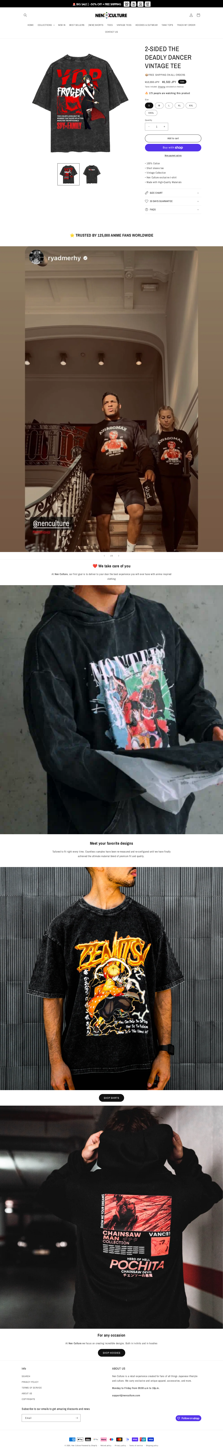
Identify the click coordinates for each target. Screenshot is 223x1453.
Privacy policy (120, 1445)
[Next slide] (118, 555)
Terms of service (136, 1445)
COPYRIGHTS (28, 1399)
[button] (25, 15)
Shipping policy (152, 1445)
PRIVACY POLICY (30, 1381)
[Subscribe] (76, 1418)
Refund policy (106, 1445)
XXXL (151, 112)
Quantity (148, 120)
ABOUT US (27, 1393)
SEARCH (26, 1376)
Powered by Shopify (89, 1445)
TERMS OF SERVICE (32, 1387)
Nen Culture (76, 1445)
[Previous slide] (104, 555)
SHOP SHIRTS (111, 1098)
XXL (191, 105)
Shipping (161, 86)
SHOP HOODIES (111, 1353)
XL (179, 105)
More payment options (173, 155)
